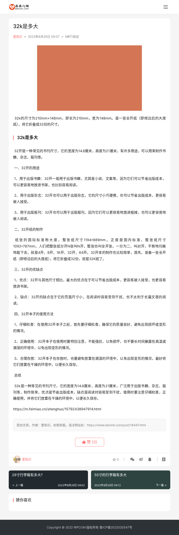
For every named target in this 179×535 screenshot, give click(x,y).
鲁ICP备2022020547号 (116, 527)
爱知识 (17, 36)
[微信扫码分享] (132, 459)
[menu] (165, 7)
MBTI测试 (72, 36)
